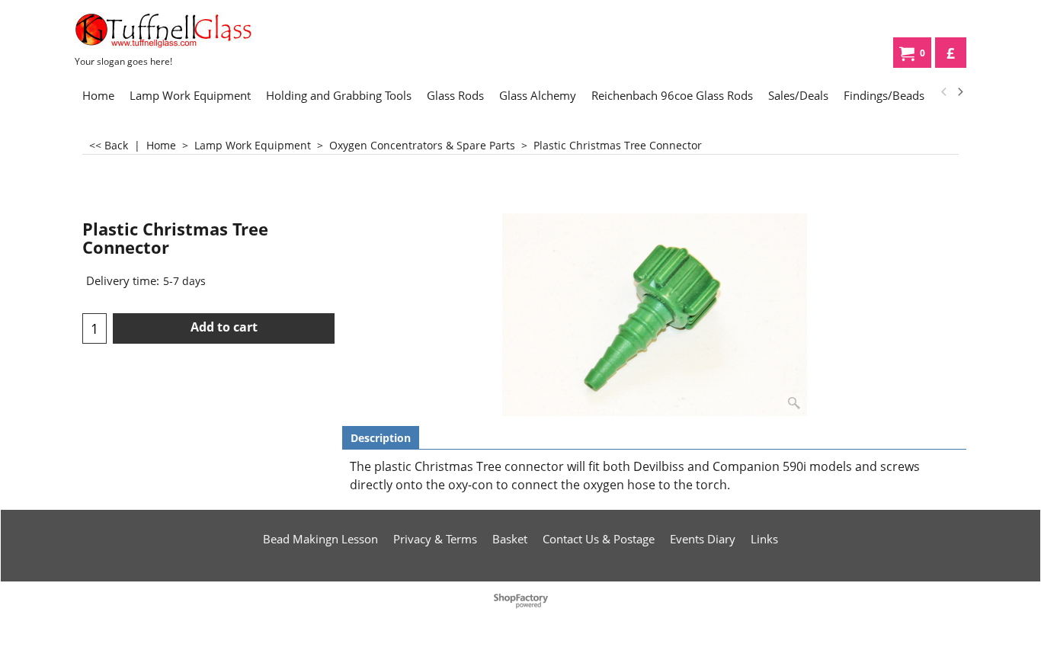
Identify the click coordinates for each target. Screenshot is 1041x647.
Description (381, 438)
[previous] (944, 92)
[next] (959, 92)
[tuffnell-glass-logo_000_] (189, 30)
